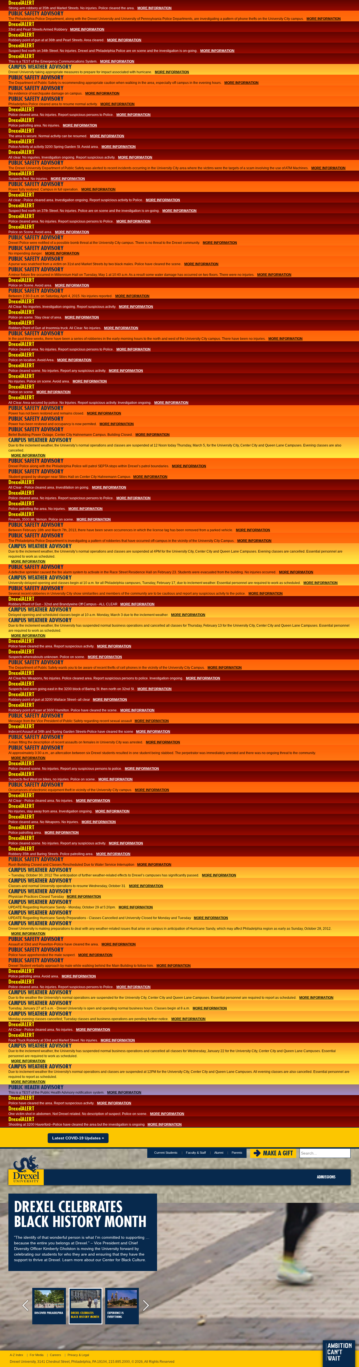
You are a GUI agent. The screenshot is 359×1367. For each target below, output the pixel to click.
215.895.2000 (119, 1362)
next (144, 1306)
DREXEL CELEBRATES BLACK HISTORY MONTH (85, 1315)
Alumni (218, 1152)
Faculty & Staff (196, 1152)
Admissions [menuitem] (326, 1177)
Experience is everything (115, 1315)
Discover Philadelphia (48, 1313)
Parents (237, 1152)
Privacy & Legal (78, 1355)
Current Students (166, 1152)
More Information (154, 8)
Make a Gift (278, 1153)
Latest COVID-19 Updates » (78, 1138)
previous (26, 1306)
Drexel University (26, 1167)
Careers (55, 1355)
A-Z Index (16, 1355)
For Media (36, 1355)
